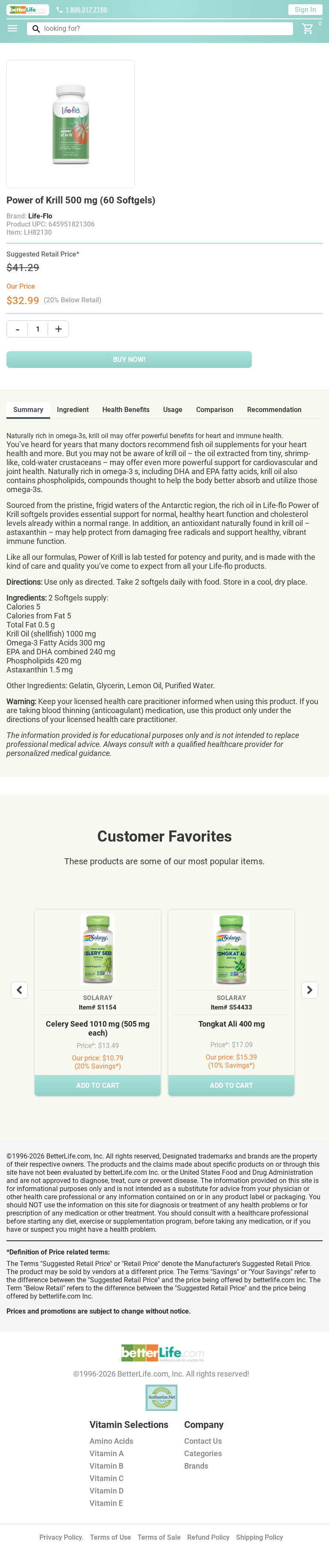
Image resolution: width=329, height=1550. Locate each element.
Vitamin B (106, 1465)
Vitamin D (107, 1490)
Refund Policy (208, 1537)
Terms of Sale (159, 1537)
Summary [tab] (28, 410)
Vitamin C (107, 1478)
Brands (196, 1465)
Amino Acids (111, 1441)
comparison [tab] (214, 410)
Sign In (305, 10)
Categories (203, 1453)
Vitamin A (107, 1453)
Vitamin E (106, 1503)
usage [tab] (172, 410)
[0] (308, 28)
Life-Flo (40, 216)
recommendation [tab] (274, 410)
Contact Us (203, 1441)
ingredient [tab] (73, 410)
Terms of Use (110, 1537)
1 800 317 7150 (86, 9)
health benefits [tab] (126, 410)
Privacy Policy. (61, 1537)
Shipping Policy (259, 1537)
